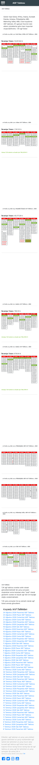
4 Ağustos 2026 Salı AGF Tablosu (15, 660)
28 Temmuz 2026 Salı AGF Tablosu (16, 677)
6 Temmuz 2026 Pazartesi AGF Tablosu (18, 729)
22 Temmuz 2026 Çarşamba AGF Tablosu (19, 691)
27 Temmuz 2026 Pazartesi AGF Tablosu (18, 679)
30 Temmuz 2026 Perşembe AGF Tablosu (18, 672)
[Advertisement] (19, 96)
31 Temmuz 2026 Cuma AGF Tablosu (17, 670)
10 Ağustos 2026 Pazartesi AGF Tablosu (18, 646)
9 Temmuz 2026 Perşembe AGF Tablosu (18, 722)
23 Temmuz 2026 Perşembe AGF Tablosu (18, 689)
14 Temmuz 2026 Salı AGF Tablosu (16, 710)
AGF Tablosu (19, 3)
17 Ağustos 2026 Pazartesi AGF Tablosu (18, 629)
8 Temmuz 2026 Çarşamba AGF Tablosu (18, 724)
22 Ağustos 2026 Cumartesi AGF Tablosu (19, 617)
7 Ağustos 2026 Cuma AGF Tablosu (16, 653)
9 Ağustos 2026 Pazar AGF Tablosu (16, 648)
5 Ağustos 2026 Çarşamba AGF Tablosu (18, 658)
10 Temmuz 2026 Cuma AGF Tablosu (17, 720)
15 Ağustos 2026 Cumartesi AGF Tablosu (18, 634)
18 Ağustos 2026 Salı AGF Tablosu (16, 627)
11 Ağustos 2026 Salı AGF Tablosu (16, 643)
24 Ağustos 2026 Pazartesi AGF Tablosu (18, 612)
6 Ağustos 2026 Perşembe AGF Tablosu (18, 655)
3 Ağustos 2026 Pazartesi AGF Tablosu (18, 662)
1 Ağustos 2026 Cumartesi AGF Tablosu (18, 667)
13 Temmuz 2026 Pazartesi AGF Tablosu (18, 712)
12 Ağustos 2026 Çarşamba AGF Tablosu (18, 641)
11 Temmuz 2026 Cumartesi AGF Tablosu (18, 717)
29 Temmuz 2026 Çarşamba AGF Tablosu (19, 674)
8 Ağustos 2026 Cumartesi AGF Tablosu (18, 651)
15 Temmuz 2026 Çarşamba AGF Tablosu (18, 708)
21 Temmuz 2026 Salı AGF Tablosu (16, 693)
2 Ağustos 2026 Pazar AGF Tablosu (16, 665)
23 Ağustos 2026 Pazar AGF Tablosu (17, 615)
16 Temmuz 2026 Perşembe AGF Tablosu (18, 705)
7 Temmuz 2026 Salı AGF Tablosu (16, 727)
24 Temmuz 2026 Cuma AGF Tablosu (17, 686)
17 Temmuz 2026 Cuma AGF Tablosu (17, 703)
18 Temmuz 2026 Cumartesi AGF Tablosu (18, 701)
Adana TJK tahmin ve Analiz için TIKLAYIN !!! (14, 152)
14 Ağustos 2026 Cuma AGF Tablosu (17, 636)
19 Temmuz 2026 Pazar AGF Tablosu (17, 698)
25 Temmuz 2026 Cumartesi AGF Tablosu (19, 684)
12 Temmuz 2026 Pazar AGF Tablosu (17, 715)
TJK (24, 753)
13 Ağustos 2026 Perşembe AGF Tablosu (18, 639)
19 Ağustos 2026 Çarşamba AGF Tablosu (18, 624)
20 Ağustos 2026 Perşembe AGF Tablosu (18, 622)
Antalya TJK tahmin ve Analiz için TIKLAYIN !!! (15, 337)
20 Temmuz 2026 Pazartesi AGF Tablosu (18, 696)
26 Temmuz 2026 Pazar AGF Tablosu (17, 682)
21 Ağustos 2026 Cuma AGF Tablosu (17, 620)
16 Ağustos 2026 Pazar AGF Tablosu (17, 632)
